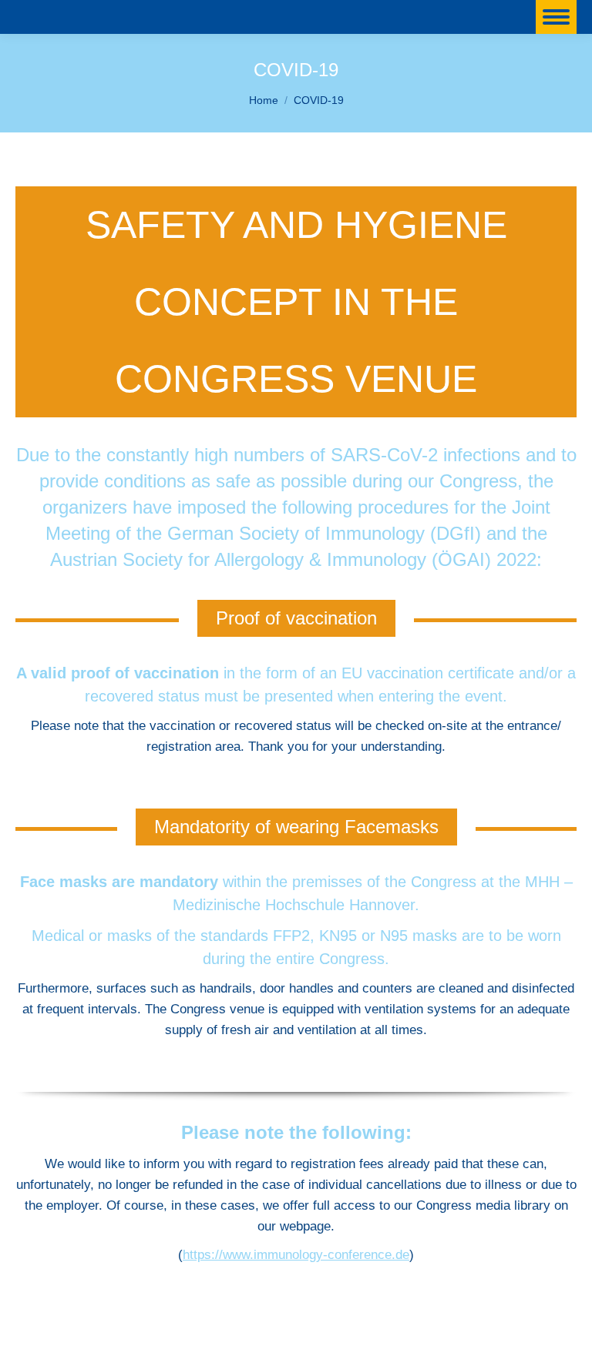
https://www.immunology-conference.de (296, 1254)
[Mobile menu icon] (556, 17)
